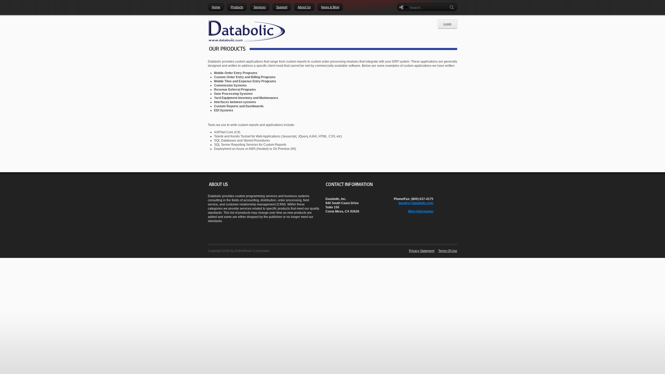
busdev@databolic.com (415, 203)
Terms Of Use (447, 251)
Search (453, 7)
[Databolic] (247, 30)
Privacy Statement (421, 251)
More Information (420, 211)
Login (447, 23)
